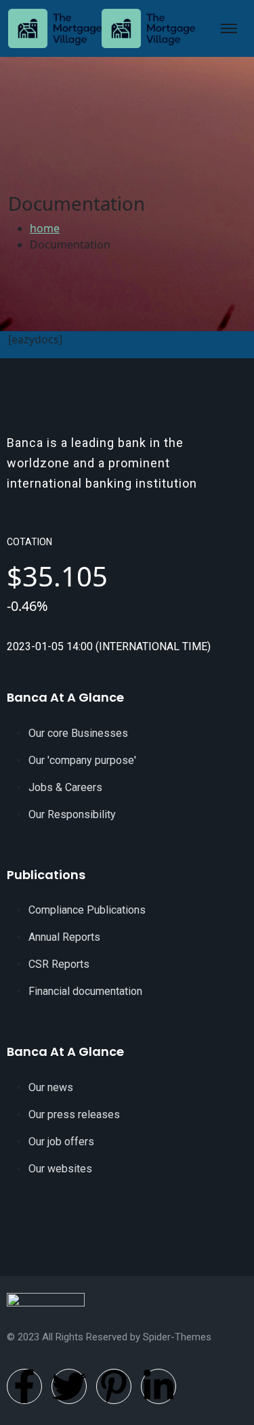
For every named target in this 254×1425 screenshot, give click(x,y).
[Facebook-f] (24, 1386)
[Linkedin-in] (158, 1386)
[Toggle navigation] (229, 28)
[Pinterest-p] (113, 1386)
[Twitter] (69, 1386)
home (45, 228)
